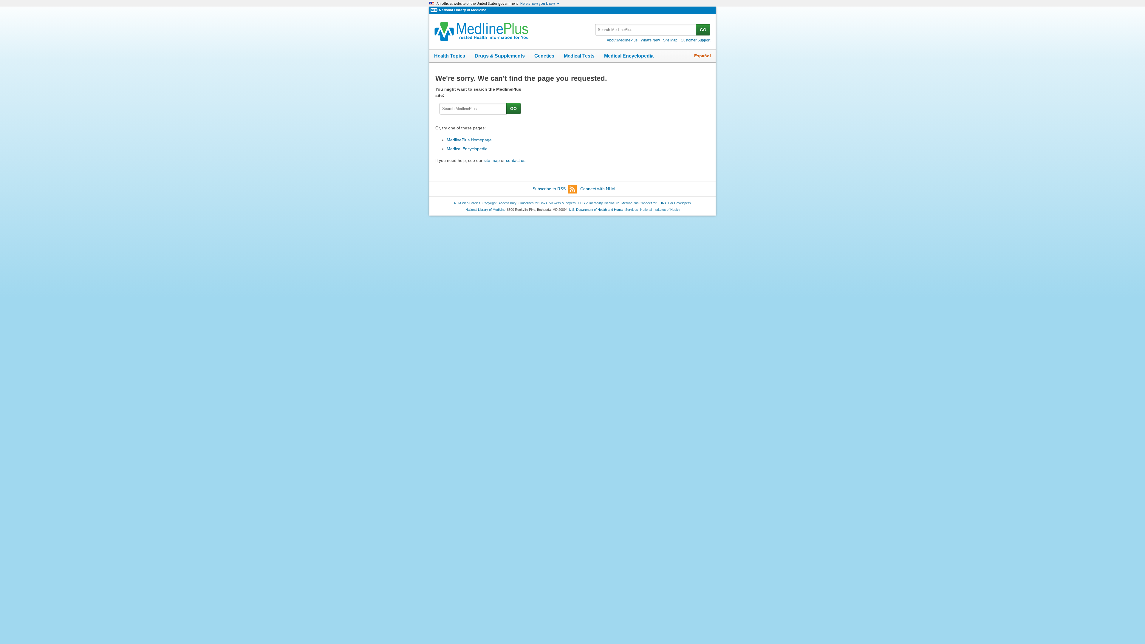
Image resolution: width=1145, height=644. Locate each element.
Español (702, 55)
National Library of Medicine (462, 10)
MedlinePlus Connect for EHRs (643, 203)
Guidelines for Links (533, 203)
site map (492, 160)
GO (703, 29)
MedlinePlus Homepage (469, 139)
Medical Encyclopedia (629, 55)
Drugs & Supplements (500, 55)
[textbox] (646, 29)
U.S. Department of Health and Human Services (603, 209)
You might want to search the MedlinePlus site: (478, 92)
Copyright (489, 203)
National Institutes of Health (660, 209)
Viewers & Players (562, 203)
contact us (515, 160)
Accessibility (507, 203)
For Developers (679, 203)
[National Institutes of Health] (435, 10)
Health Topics (449, 55)
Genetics (544, 55)
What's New (650, 40)
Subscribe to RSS (549, 188)
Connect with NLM (597, 188)
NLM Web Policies (467, 203)
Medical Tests (579, 55)
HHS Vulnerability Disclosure (598, 203)
